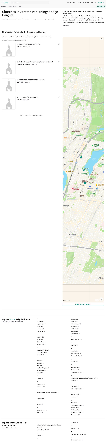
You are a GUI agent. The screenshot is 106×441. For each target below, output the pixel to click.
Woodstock (74, 415)
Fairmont (39, 361)
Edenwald (40, 355)
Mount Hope (74, 334)
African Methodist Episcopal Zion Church (49, 425)
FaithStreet (5, 2)
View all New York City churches (12, 322)
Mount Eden (74, 331)
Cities (20, 6)
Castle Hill (40, 337)
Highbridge (40, 384)
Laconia (39, 404)
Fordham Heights (42, 368)
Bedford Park (40, 324)
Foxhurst (39, 373)
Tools (93, 2)
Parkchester (74, 351)
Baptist (39, 436)
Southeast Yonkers (76, 372)
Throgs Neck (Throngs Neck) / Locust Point (83, 378)
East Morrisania (41, 352)
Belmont (39, 326)
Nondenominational (77, 434)
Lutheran (73, 423)
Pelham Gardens (76, 356)
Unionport (74, 386)
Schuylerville (75, 367)
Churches (3, 6)
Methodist (74, 428)
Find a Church (71, 2)
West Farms (74, 408)
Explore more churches (84, 304)
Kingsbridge (40, 398)
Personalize (101, 6)
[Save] (58, 44)
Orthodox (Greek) (76, 440)
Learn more (66, 25)
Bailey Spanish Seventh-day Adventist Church (31, 67)
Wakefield (74, 403)
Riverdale (74, 362)
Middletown (74, 319)
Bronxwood (40, 331)
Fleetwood (40, 366)
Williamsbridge (75, 410)
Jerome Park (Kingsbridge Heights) (47, 393)
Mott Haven (74, 329)
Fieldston (39, 363)
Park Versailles (75, 353)
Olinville (73, 345)
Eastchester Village (42, 350)
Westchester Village (76, 405)
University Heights (76, 389)
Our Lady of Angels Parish (31, 103)
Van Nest (73, 397)
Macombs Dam (41, 410)
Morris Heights (75, 324)
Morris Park (74, 326)
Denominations (12, 6)
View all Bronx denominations (11, 428)
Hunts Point (40, 387)
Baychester (40, 322)
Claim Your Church (83, 2)
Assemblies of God (42, 430)
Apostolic (39, 427)
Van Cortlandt (75, 395)
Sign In (100, 2)
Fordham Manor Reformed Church (31, 85)
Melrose (39, 412)
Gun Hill (39, 379)
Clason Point (40, 342)
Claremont (40, 339)
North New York (75, 339)
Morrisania (74, 322)
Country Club (40, 344)
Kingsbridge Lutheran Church (31, 50)
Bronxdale (40, 329)
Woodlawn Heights (76, 412)
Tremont (73, 381)
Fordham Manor (41, 370)
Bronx (12, 319)
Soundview (74, 370)
